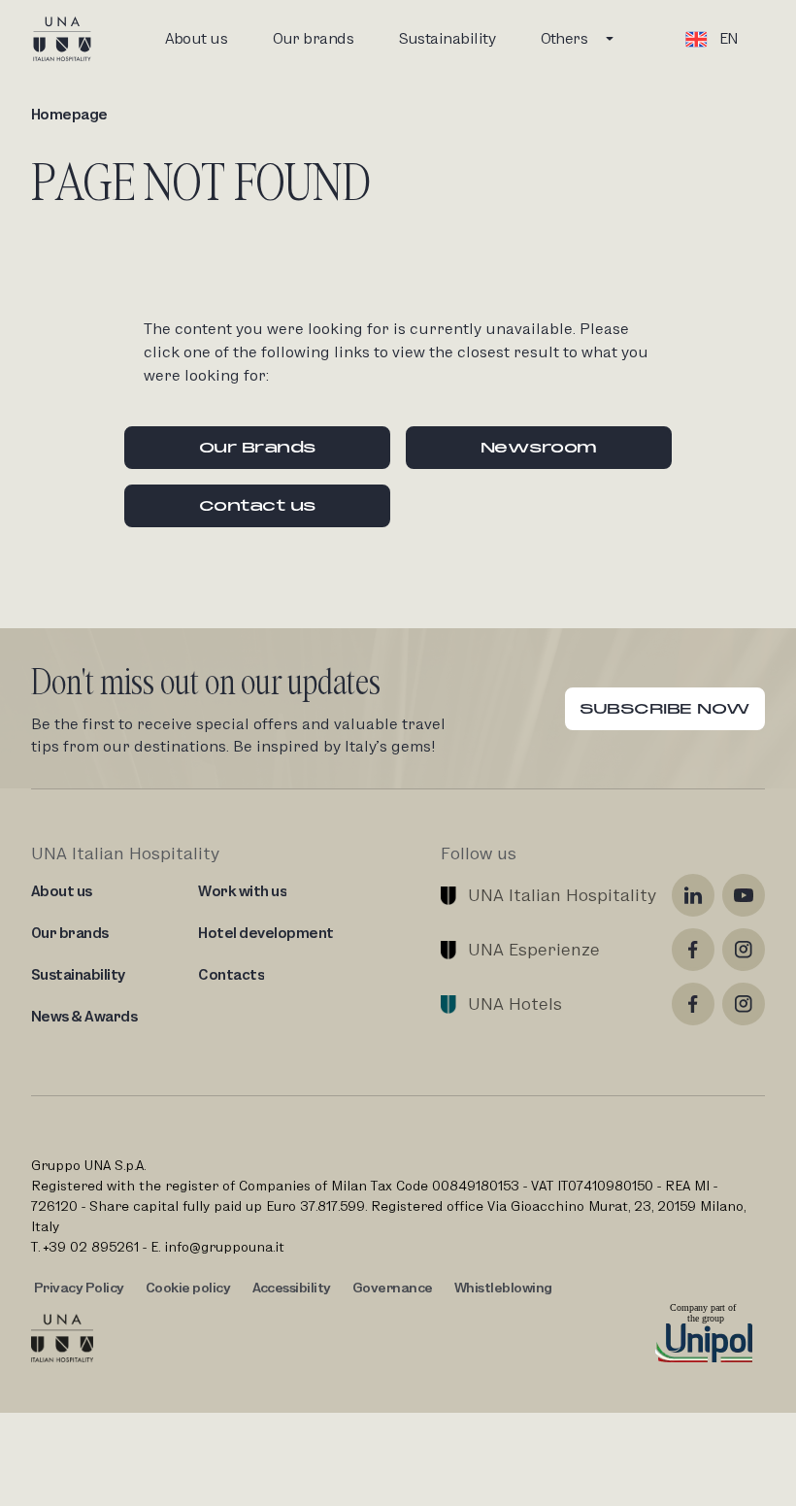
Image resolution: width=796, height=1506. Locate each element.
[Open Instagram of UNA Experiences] (743, 949)
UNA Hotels (515, 1003)
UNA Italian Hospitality (562, 895)
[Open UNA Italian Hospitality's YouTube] (743, 895)
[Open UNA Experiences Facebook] (693, 949)
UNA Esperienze (534, 949)
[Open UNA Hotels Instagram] (743, 1004)
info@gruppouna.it (224, 1247)
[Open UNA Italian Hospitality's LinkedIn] (693, 895)
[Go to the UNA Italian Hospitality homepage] (77, 38)
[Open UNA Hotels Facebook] (693, 1004)
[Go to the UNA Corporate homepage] (62, 1338)
